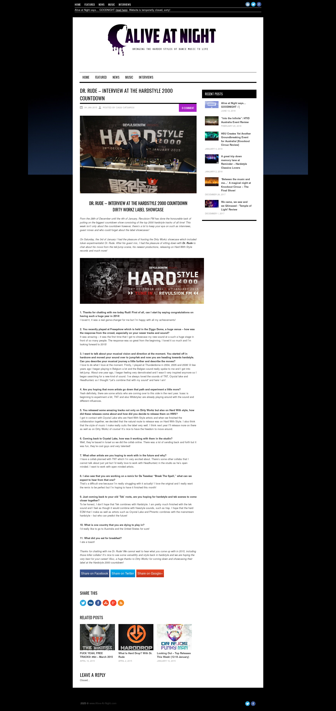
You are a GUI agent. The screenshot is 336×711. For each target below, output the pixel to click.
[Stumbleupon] (106, 605)
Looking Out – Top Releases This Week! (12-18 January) (174, 655)
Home (78, 4)
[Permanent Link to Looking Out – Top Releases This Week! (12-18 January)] (174, 649)
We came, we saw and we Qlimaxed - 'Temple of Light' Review (236, 205)
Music (111, 4)
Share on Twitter (123, 573)
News (101, 4)
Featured (89, 4)
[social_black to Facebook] (98, 605)
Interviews (125, 4)
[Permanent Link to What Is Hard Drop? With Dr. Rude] (135, 649)
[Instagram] (247, 5)
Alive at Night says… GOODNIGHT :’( (233, 105)
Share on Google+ (150, 573)
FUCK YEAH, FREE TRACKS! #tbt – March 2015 (96, 655)
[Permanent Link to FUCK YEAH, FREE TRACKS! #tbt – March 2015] (97, 649)
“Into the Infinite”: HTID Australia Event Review (235, 120)
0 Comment (188, 108)
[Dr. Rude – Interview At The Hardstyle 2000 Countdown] (138, 192)
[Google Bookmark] (113, 605)
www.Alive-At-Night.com (102, 703)
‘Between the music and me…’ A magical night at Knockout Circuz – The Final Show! (236, 184)
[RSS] (121, 605)
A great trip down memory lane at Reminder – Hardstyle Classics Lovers (234, 161)
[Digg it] (91, 605)
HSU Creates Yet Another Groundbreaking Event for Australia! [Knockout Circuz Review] (236, 139)
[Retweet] (83, 605)
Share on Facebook (94, 573)
